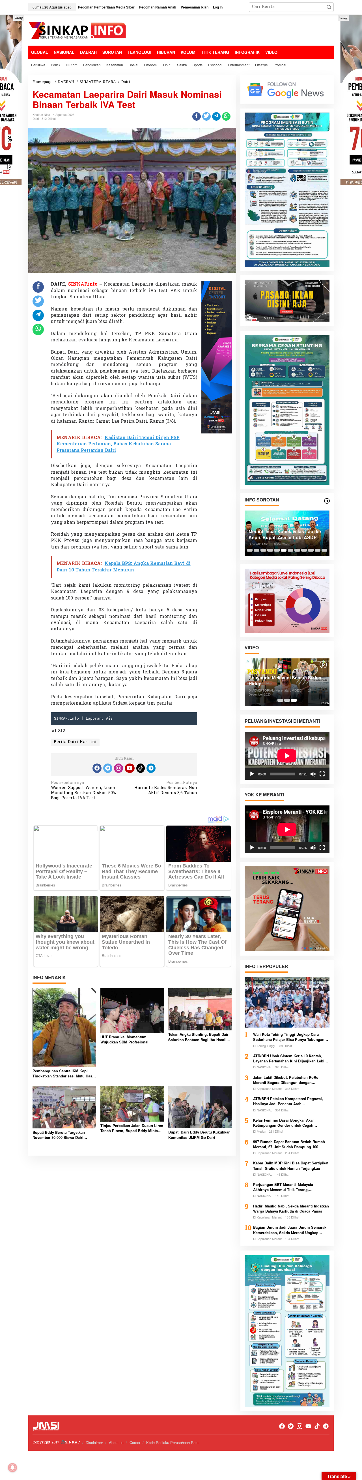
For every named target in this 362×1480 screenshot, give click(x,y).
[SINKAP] (77, 31)
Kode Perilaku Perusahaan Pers (172, 1442)
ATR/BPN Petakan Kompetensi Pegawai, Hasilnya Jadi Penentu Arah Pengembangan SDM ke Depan (288, 1101)
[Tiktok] (140, 768)
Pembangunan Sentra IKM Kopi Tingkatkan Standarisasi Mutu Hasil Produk (63, 1073)
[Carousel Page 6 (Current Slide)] (283, 550)
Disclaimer (94, 1442)
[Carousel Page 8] (297, 550)
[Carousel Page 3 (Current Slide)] (294, 700)
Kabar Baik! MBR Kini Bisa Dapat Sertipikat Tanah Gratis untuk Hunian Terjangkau (290, 1165)
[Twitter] (107, 768)
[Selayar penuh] (322, 774)
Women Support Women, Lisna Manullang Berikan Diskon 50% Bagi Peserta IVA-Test (83, 791)
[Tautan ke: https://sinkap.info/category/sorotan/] (327, 500)
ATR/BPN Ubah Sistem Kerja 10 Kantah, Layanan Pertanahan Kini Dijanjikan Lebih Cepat (290, 1058)
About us (116, 1442)
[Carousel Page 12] (324, 550)
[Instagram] (118, 768)
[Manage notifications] (12, 1467)
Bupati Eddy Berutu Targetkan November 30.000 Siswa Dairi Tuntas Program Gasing (59, 1135)
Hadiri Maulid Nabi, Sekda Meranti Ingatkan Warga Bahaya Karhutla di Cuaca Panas (291, 1208)
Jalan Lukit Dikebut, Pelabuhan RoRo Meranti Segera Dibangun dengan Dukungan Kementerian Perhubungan (286, 1080)
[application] (287, 756)
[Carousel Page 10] (311, 550)
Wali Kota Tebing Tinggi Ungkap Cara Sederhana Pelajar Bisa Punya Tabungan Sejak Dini (288, 1037)
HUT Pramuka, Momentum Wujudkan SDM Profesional (124, 1039)
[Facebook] (97, 768)
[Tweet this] (206, 116)
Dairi (36, 118)
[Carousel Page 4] (270, 550)
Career (135, 1442)
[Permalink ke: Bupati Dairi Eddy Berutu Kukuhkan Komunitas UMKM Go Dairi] (200, 1107)
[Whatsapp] (226, 116)
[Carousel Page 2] (256, 550)
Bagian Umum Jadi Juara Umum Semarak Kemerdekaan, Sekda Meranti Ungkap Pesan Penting (289, 1230)
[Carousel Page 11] (317, 550)
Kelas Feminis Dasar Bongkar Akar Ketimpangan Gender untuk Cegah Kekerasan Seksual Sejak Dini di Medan (287, 1123)
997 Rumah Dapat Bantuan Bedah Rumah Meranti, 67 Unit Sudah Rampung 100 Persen (289, 1144)
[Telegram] (151, 768)
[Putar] (252, 774)
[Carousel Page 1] (250, 550)
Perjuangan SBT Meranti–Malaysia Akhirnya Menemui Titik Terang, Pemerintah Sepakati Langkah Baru (284, 1187)
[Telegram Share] (216, 116)
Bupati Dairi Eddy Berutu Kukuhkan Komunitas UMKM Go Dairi (199, 1135)
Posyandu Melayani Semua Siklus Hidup (285, 681)
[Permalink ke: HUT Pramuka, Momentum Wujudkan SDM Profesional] (132, 1010)
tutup (19, 17)
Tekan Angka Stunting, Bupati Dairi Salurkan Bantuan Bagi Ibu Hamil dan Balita (199, 1037)
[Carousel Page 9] (304, 550)
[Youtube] (129, 768)
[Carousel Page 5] (277, 550)
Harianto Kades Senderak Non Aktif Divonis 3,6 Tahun (165, 788)
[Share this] (196, 116)
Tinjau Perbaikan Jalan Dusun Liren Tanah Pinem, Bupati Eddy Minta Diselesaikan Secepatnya (131, 1128)
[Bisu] (313, 774)
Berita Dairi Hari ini (75, 742)
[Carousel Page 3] (263, 550)
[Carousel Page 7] (290, 550)
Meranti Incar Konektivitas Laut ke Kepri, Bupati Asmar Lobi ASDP (285, 535)
